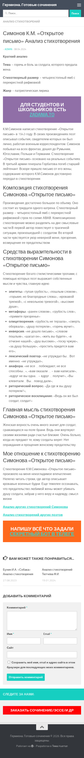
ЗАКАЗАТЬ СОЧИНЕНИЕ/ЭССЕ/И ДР (42, 710)
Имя (10, 634)
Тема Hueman (60, 746)
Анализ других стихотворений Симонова (35, 507)
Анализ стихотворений (21, 21)
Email (47, 634)
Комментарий (17, 607)
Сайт (10, 647)
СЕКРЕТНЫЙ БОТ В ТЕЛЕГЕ (42, 534)
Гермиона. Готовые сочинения (30, 5)
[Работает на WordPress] (32, 746)
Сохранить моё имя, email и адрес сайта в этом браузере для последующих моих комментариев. (41, 665)
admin (8, 49)
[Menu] (79, 5)
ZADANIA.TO (42, 114)
